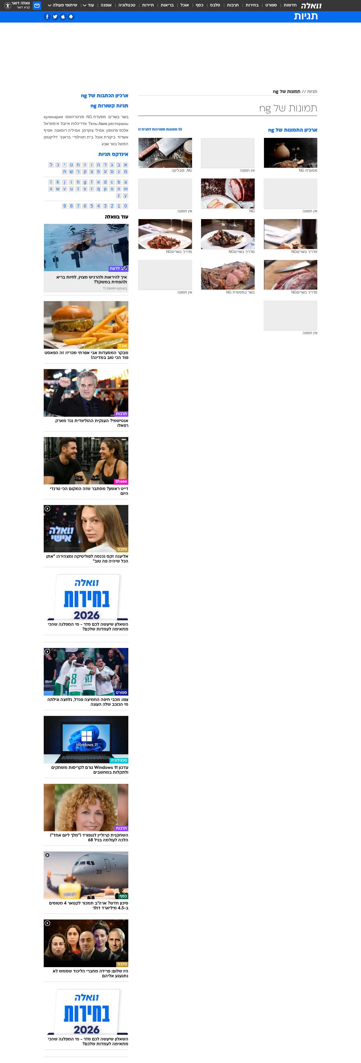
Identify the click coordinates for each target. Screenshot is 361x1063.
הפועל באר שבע (115, 144)
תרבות (233, 5)
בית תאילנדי (82, 137)
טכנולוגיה (126, 5)
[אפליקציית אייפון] (63, 16)
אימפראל (51, 123)
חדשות (290, 5)
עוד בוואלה (116, 217)
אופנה (106, 5)
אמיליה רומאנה (67, 130)
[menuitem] (287, 6)
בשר (124, 116)
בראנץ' (65, 137)
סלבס (215, 5)
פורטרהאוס (74, 116)
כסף (199, 5)
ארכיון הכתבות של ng (104, 96)
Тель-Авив (97, 123)
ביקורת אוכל (105, 137)
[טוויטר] (55, 16)
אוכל (184, 5)
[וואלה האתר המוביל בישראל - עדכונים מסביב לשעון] (311, 5)
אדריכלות (79, 123)
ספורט (271, 5)
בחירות (252, 5)
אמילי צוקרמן (93, 130)
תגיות (312, 92)
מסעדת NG (96, 116)
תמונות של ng (286, 92)
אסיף (48, 130)
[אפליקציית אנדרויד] (70, 16)
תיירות (148, 5)
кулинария (53, 116)
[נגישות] (7, 5)
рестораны (118, 123)
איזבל (65, 123)
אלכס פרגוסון (117, 130)
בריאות (167, 5)
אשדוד (122, 137)
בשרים (113, 116)
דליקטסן (51, 137)
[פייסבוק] (47, 16)
